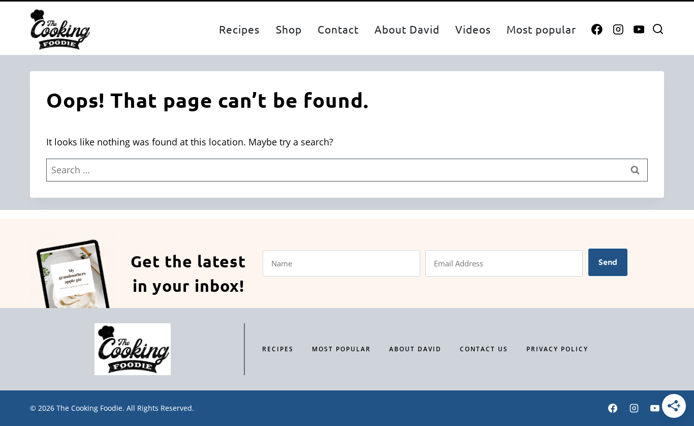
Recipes (239, 29)
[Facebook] (597, 30)
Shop (289, 29)
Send (607, 262)
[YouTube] (639, 30)
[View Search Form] (658, 29)
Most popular (541, 29)
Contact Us (484, 349)
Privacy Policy (557, 349)
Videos (473, 29)
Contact (338, 29)
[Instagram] (618, 30)
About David (406, 29)
